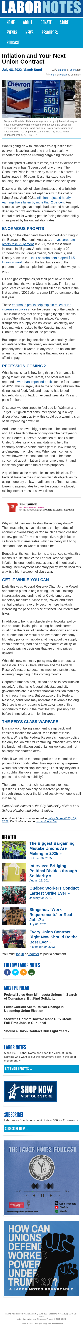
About (27, 22)
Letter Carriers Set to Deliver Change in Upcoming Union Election (34, 1008)
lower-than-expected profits (34, 382)
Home (11, 22)
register (63, 74)
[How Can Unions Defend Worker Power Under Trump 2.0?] (41, 1294)
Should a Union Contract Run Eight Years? (37, 1031)
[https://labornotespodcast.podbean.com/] (41, 1213)
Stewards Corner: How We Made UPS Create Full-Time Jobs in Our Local (38, 1021)
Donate (46, 22)
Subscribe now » (16, 1128)
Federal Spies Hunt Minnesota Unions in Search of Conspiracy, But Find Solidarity (40, 996)
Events (12, 32)
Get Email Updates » (18, 1069)
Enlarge (62, 69)
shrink (73, 69)
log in (20, 954)
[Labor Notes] (41, 7)
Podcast (13, 43)
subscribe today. (46, 821)
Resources (50, 32)
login (53, 74)
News (29, 32)
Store (64, 22)
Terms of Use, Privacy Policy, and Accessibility (42, 1324)
